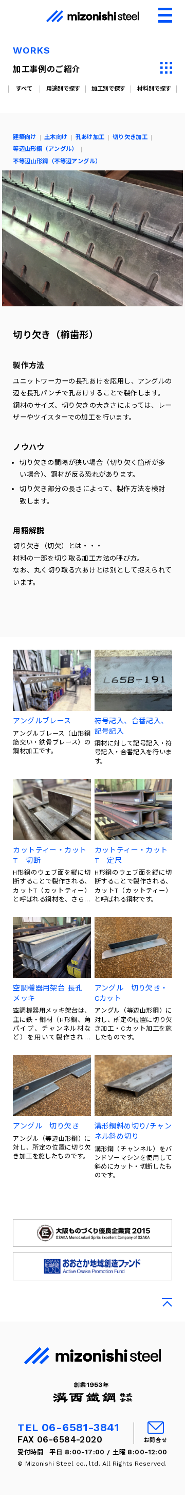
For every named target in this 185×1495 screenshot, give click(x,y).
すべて (24, 88)
